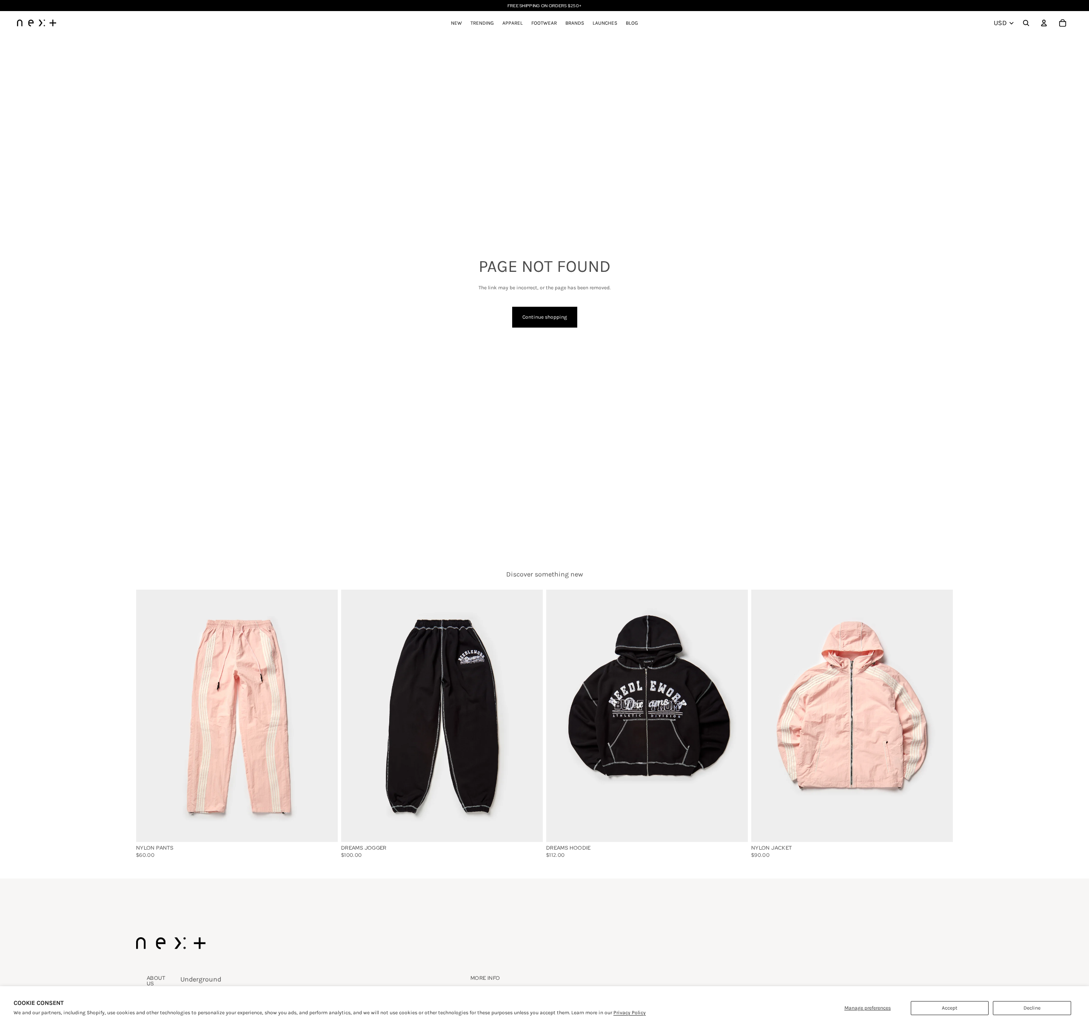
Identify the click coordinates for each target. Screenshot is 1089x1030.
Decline (1032, 1008)
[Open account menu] (1044, 23)
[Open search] (1026, 23)
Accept (950, 1008)
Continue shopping (544, 317)
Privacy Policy (629, 1013)
